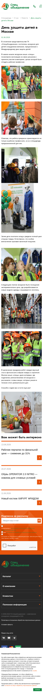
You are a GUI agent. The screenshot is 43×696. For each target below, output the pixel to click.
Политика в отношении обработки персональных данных (20, 620)
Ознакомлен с (18, 529)
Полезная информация (15, 604)
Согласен (37, 689)
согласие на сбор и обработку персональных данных (21, 685)
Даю (20, 532)
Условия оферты (7, 624)
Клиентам (8, 596)
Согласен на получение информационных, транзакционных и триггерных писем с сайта (21, 537)
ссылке (34, 670)
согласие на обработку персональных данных (21, 532)
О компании (9, 586)
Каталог (7, 576)
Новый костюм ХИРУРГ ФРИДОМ (20, 498)
